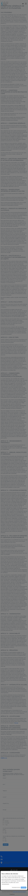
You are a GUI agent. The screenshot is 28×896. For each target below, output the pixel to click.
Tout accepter (23, 887)
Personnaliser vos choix (16, 887)
